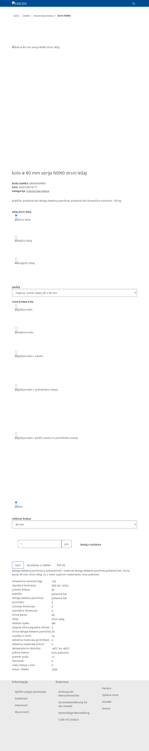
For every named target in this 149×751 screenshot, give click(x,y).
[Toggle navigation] (7, 4)
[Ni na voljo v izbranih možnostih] (25, 269)
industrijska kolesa (37, 191)
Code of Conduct (69, 719)
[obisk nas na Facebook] (15, 729)
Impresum (21, 705)
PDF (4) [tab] (61, 565)
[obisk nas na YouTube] (15, 734)
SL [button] (134, 3)
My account (22, 712)
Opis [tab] (18, 565)
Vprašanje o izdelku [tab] (39, 565)
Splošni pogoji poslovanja (30, 691)
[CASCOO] (19, 3)
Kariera (106, 688)
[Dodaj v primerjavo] (15, 41)
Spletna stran (110, 695)
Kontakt (106, 701)
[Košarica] (143, 3)
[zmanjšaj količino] (15, 544)
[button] (127, 3)
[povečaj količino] (64, 552)
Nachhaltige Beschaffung (74, 713)
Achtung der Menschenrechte (69, 693)
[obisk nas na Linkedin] (15, 742)
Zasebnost (21, 698)
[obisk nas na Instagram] (15, 738)
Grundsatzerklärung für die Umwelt (73, 704)
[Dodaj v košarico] (15, 27)
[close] (15, 33)
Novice (106, 708)
